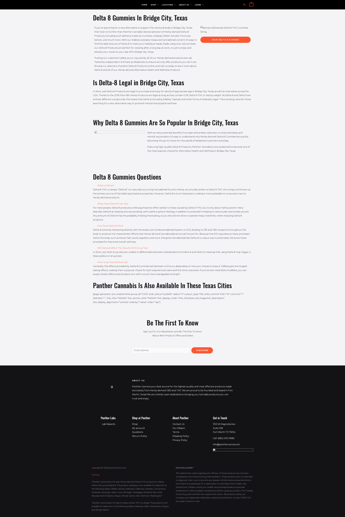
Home (144, 5)
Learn (198, 5)
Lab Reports (108, 424)
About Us (184, 5)
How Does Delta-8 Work (110, 226)
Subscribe (202, 350)
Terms (175, 432)
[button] (157, 5)
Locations (167, 5)
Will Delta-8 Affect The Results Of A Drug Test (122, 248)
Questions (137, 432)
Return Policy (139, 436)
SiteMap (95, 475)
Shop (153, 5)
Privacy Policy (179, 440)
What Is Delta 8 (105, 185)
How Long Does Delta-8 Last (112, 262)
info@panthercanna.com (226, 444)
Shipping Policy (180, 436)
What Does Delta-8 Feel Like (112, 203)
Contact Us (178, 424)
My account (138, 428)
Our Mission (178, 428)
